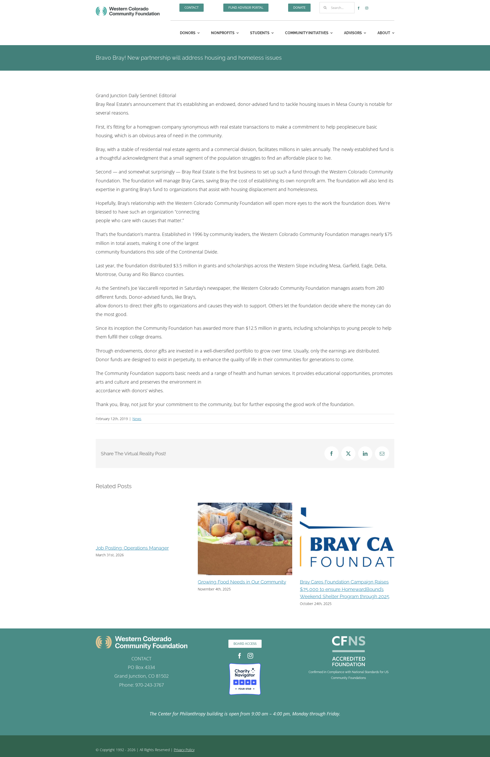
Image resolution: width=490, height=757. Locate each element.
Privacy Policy (184, 749)
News (136, 418)
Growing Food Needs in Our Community (140, 582)
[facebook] (358, 8)
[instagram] (366, 8)
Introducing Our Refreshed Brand (336, 582)
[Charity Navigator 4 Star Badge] (245, 665)
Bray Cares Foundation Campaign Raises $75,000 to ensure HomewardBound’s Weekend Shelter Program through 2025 (242, 589)
